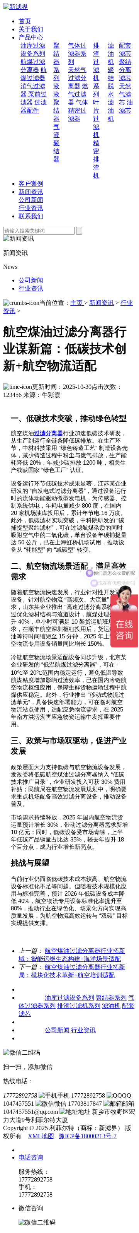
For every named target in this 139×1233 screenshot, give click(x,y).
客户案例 (31, 183)
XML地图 (41, 1136)
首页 (25, 21)
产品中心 (31, 37)
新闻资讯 (31, 191)
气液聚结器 (56, 142)
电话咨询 (31, 1157)
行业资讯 (31, 208)
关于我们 (31, 29)
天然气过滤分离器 (77, 78)
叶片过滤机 (96, 118)
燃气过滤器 (78, 94)
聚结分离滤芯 (125, 69)
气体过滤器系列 (77, 53)
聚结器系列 (56, 61)
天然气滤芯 (125, 94)
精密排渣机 (96, 159)
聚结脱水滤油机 (111, 94)
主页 (77, 302)
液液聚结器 (56, 102)
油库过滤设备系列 (69, 997)
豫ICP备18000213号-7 (88, 1136)
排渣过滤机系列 (96, 69)
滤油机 (111, 53)
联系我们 (31, 216)
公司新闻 (31, 200)
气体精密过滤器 (78, 110)
